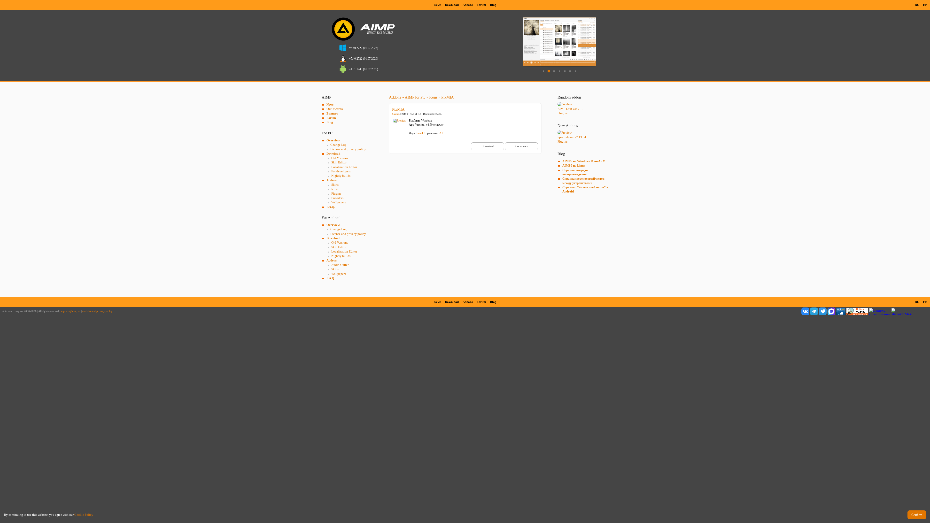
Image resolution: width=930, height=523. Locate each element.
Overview (333, 140)
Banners (332, 113)
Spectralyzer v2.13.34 (572, 137)
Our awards (334, 109)
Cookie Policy (83, 514)
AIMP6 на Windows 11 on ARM (583, 161)
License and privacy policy (348, 149)
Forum (481, 5)
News (437, 5)
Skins (335, 184)
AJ (441, 133)
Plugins (336, 193)
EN (925, 5)
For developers (341, 171)
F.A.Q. (330, 207)
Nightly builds (340, 175)
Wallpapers (338, 202)
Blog (493, 5)
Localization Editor (344, 167)
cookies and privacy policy (97, 311)
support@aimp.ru (70, 311)
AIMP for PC (415, 97)
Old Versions (339, 158)
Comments (521, 146)
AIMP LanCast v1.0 (570, 109)
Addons (468, 5)
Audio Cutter (340, 265)
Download (452, 5)
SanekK (396, 114)
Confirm (916, 515)
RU (917, 5)
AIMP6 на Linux (573, 165)
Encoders (337, 198)
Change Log (338, 144)
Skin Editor (338, 162)
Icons (334, 189)
